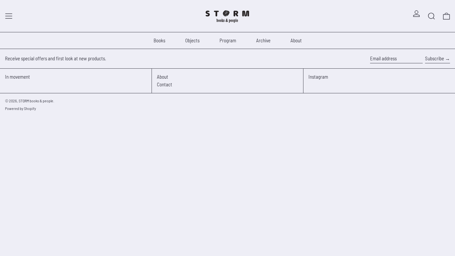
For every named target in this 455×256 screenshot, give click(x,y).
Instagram (318, 77)
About (296, 40)
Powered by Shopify (20, 108)
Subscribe (434, 58)
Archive (263, 40)
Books (159, 40)
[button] (431, 16)
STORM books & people (36, 100)
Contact (164, 84)
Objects (192, 40)
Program (228, 40)
